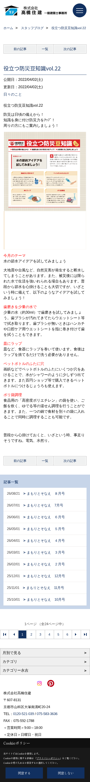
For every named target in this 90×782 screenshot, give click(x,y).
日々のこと (12, 94)
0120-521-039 (23, 714)
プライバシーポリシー (48, 758)
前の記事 (20, 49)
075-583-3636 (47, 714)
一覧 (45, 49)
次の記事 (69, 49)
